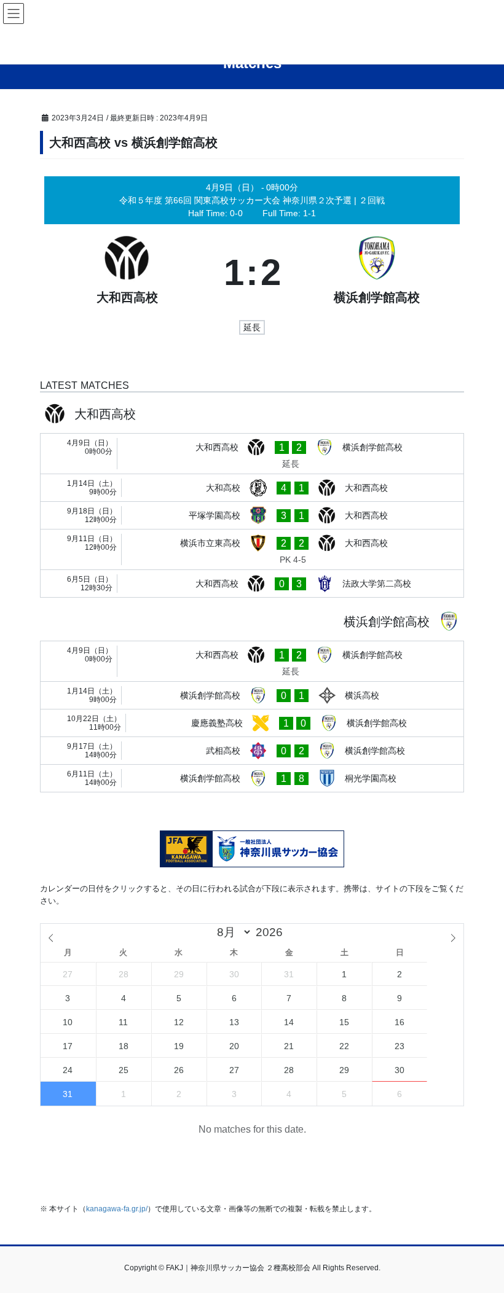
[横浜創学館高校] (377, 272)
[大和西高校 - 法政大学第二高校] (252, 583)
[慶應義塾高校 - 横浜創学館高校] (252, 722)
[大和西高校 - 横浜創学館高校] (252, 454)
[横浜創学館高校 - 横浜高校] (252, 695)
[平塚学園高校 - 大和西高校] (252, 515)
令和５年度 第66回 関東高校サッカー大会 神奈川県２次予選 (236, 200)
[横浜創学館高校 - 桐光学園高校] (252, 778)
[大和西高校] (127, 272)
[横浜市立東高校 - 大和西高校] (252, 549)
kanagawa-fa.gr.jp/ (117, 1209)
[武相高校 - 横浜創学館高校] (252, 750)
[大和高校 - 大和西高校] (252, 487)
